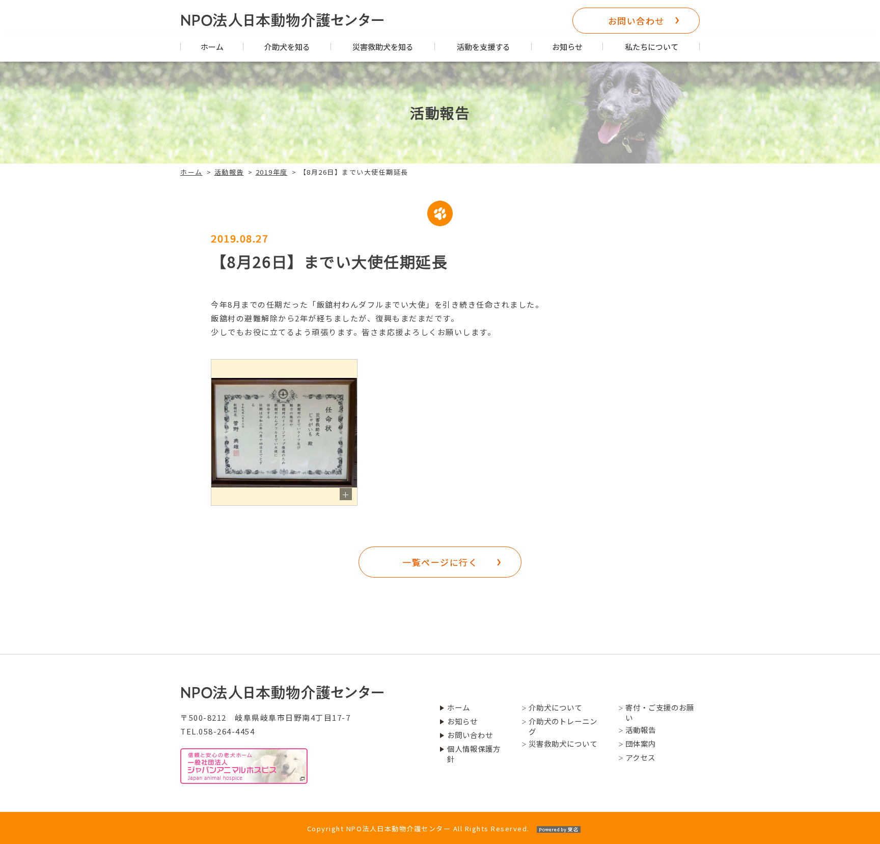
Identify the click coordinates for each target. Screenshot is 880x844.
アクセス (640, 757)
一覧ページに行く (440, 562)
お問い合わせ (636, 20)
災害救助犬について (563, 744)
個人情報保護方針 (474, 754)
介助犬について (555, 707)
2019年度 (272, 172)
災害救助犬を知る (383, 46)
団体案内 (640, 744)
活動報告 (229, 172)
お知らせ (567, 46)
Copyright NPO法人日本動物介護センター (418, 828)
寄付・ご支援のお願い (659, 712)
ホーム (212, 46)
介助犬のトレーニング (563, 726)
